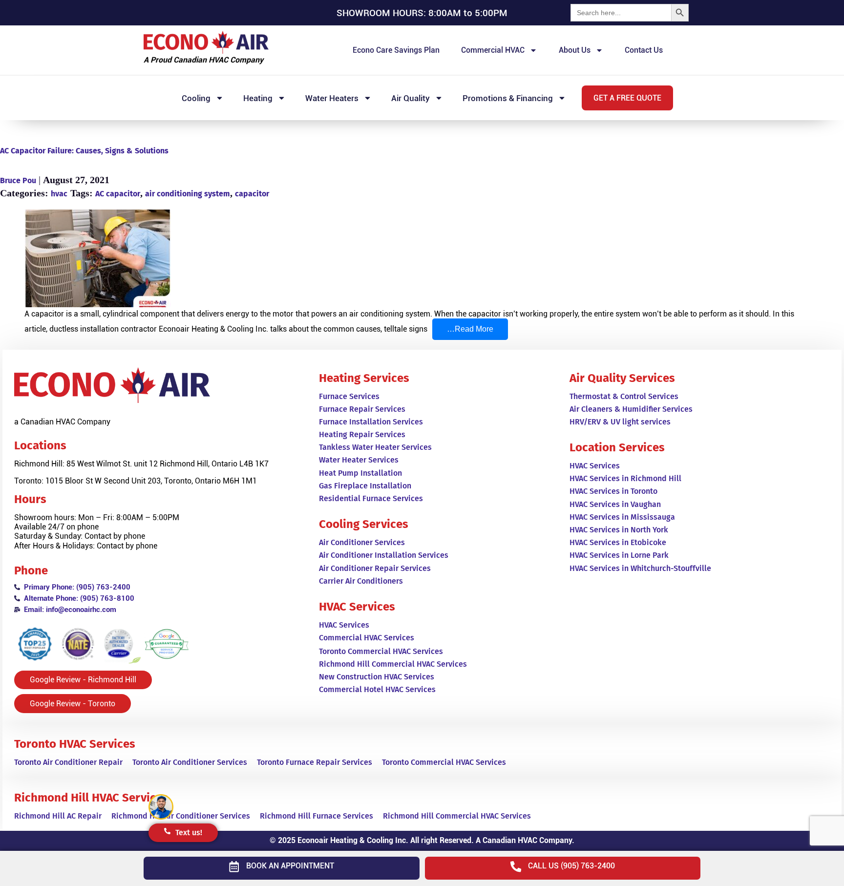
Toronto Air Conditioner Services (189, 762)
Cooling (196, 98)
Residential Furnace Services (371, 498)
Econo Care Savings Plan (396, 50)
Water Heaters (332, 98)
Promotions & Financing (508, 98)
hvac (59, 193)
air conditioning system (187, 193)
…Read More (477, 325)
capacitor (252, 193)
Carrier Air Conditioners (361, 581)
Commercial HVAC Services (366, 637)
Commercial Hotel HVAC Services (377, 689)
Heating (258, 98)
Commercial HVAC (493, 50)
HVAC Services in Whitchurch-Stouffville (640, 568)
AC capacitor (117, 193)
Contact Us (644, 50)
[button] (627, 97)
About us (575, 50)
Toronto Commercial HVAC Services (444, 762)
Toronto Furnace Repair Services (314, 762)
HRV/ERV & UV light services (620, 421)
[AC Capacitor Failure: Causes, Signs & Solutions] (422, 259)
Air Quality (410, 98)
